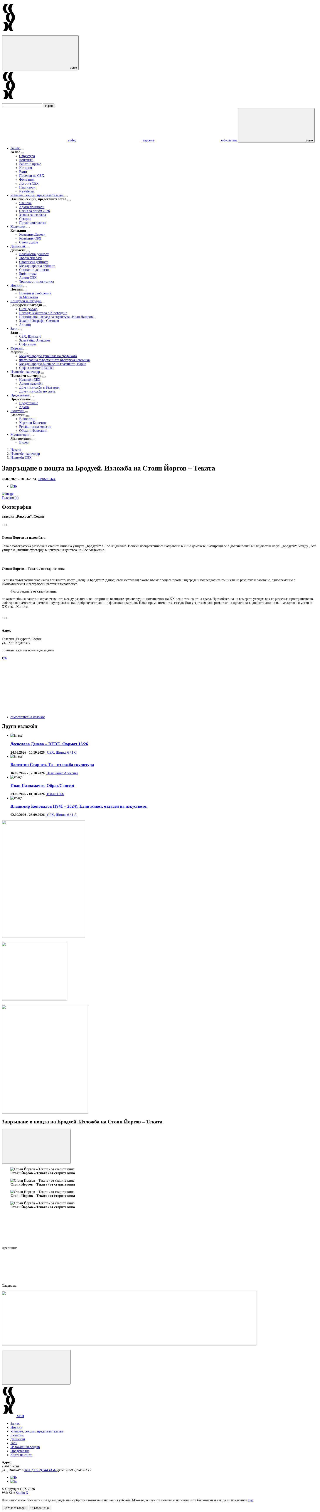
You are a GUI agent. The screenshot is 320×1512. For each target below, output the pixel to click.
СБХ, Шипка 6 (30, 336)
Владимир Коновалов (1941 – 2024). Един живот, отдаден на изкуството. (78, 806)
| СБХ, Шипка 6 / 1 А (61, 815)
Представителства (32, 222)
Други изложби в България (39, 387)
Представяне (20, 395)
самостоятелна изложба (27, 717)
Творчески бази (30, 258)
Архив (24, 407)
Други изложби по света (37, 391)
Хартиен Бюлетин (32, 423)
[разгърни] (22, 149)
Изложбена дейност (34, 254)
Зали (14, 328)
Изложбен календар (25, 372)
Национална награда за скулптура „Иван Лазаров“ (56, 317)
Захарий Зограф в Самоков (39, 321)
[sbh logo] (9, 33)
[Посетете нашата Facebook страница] (13, 1477)
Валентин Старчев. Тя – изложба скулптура (52, 764)
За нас (15, 148)
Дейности (18, 246)
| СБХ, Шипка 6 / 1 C (61, 752)
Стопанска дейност (33, 262)
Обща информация (33, 430)
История (25, 168)
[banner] (34, 999)
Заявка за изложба (32, 215)
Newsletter (26, 191)
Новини (16, 285)
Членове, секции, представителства (37, 195)
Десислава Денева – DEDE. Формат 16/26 (49, 744)
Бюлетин (17, 411)
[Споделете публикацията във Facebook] (13, 486)
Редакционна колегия (35, 426)
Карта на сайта (21, 1455)
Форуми (17, 348)
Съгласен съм (39, 1508)
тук (4, 657)
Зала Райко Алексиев (35, 340)
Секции (25, 219)
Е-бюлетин (27, 419)
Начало (15, 450)
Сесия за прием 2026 (34, 211)
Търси (49, 105)
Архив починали (31, 207)
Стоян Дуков (28, 242)
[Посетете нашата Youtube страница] (13, 1481)
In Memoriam (28, 297)
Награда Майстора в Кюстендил (43, 313)
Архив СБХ (28, 277)
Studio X (22, 1493)
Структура (27, 156)
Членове (25, 203)
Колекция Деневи (32, 234)
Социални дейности (34, 270)
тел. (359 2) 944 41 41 (40, 1470)
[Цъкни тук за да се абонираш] (129, 1344)
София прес (28, 344)
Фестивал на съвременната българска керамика (54, 360)
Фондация (26, 179)
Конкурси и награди (26, 301)
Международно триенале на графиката (48, 356)
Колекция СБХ (30, 238)
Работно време (30, 164)
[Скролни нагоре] (36, 1367)
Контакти (26, 160)
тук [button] (250, 1500)
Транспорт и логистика (36, 281)
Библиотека (28, 273)
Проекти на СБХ (31, 175)
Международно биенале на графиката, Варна (52, 364)
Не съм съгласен (14, 1508)
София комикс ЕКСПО (36, 368)
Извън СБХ (47, 479)
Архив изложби (31, 383)
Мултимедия (20, 434)
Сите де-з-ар (28, 309)
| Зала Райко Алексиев (61, 773)
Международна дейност (37, 266)
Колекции (18, 226)
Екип (23, 171)
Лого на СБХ (29, 183)
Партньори (27, 187)
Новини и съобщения (35, 293)
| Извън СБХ (54, 794)
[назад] (22, 153)
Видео (24, 442)
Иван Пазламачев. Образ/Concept (42, 785)
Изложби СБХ (29, 379)
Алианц (25, 324)
